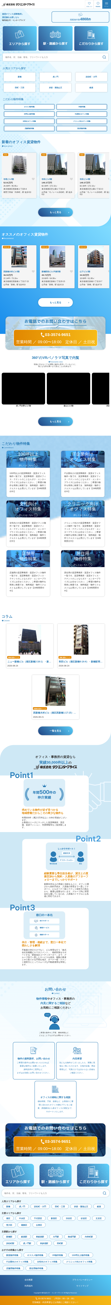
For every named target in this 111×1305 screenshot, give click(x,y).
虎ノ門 (55, 77)
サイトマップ (82, 1286)
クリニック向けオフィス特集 (81, 121)
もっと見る (55, 212)
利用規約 (29, 1286)
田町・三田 (19, 87)
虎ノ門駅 (27, 1243)
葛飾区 (24, 1225)
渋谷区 (69, 1218)
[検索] (104, 57)
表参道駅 (44, 1243)
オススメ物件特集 (29, 107)
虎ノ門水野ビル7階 (23, 406)
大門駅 (56, 1237)
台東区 (39, 1225)
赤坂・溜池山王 (55, 87)
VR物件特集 (81, 107)
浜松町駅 (10, 1243)
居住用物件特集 (81, 128)
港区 (8, 1218)
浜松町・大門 (91, 77)
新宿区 (54, 1218)
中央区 (22, 1218)
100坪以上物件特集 (29, 114)
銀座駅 (24, 1237)
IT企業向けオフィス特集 (82, 114)
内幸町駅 (89, 1237)
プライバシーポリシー (82, 1280)
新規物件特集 (12, 1255)
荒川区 (9, 1225)
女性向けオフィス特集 (29, 121)
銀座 (91, 87)
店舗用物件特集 (29, 128)
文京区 (99, 1218)
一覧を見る (55, 731)
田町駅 (60, 1243)
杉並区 (84, 1218)
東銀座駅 (40, 1237)
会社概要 (29, 1280)
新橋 (20, 77)
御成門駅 (72, 1237)
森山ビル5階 (68, 406)
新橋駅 (9, 1237)
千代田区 (38, 1218)
